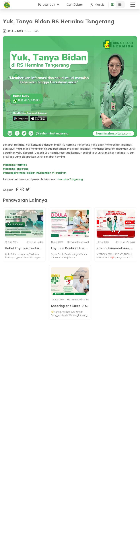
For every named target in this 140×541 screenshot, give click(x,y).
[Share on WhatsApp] (22, 189)
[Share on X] (28, 189)
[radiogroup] (116, 4)
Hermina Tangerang (70, 179)
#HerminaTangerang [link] (15, 168)
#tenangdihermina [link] (14, 172)
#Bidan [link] (30, 172)
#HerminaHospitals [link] (15, 164)
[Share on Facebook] (17, 189)
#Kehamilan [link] (43, 172)
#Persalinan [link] (59, 172)
